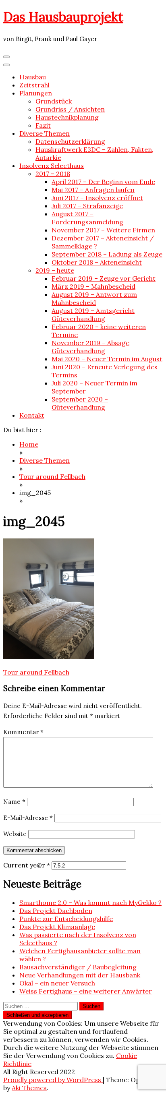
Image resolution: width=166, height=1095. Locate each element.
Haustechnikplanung (67, 117)
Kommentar (23, 732)
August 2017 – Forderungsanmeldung (87, 218)
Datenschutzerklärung (70, 141)
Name (14, 801)
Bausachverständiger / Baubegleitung (78, 967)
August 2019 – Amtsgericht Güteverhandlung (93, 314)
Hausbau (32, 77)
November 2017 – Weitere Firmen (103, 230)
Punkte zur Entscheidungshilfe (66, 919)
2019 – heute (54, 270)
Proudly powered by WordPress (53, 1080)
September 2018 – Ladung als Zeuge (107, 254)
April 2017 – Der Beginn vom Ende (103, 182)
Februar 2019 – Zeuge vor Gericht (104, 278)
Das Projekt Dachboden (55, 911)
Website (15, 834)
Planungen (35, 93)
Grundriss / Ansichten (70, 109)
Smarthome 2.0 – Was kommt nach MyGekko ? (90, 902)
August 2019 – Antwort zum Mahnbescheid (94, 298)
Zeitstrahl (34, 85)
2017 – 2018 (52, 174)
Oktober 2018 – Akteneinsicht (97, 262)
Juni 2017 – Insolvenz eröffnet (97, 198)
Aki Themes (29, 1088)
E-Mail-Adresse (28, 818)
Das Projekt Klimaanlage (57, 927)
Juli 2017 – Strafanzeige (87, 206)
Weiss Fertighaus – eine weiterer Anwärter (85, 991)
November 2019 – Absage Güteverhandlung (90, 347)
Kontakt (31, 415)
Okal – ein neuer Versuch (57, 983)
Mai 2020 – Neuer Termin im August (107, 359)
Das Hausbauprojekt (63, 16)
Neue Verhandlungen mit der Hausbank (79, 975)
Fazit (43, 125)
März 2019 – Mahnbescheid (93, 286)
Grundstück (53, 101)
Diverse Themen (44, 133)
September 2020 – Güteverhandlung (80, 403)
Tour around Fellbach (36, 672)
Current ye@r (26, 865)
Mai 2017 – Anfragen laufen (93, 190)
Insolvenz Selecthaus (51, 165)
